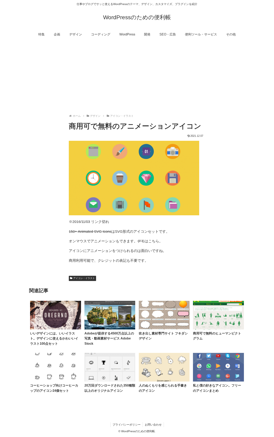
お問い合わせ (153, 424)
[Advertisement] (137, 73)
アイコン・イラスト (84, 278)
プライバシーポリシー (127, 424)
